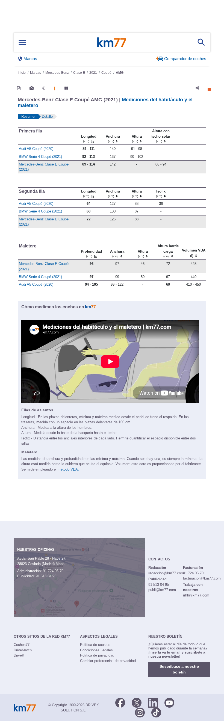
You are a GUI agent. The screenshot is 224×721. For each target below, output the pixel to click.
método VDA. (68, 469)
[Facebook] (120, 702)
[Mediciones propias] (54, 88)
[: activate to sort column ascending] (189, 136)
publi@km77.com (162, 590)
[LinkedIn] (153, 702)
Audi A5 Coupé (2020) (36, 149)
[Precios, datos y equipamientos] (43, 88)
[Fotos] (32, 88)
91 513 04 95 (46, 576)
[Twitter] (137, 702)
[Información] (18, 88)
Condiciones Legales (96, 650)
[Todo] (66, 88)
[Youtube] (169, 702)
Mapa (60, 564)
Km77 (111, 42)
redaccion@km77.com (166, 573)
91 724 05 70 (53, 571)
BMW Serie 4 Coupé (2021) (40, 157)
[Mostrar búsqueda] (201, 42)
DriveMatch (23, 650)
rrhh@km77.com (196, 595)
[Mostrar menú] (22, 42)
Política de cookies (95, 645)
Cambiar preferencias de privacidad (108, 661)
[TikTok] (156, 712)
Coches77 (22, 645)
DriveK (19, 655)
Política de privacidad (97, 655)
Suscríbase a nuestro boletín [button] (179, 669)
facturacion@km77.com (202, 578)
